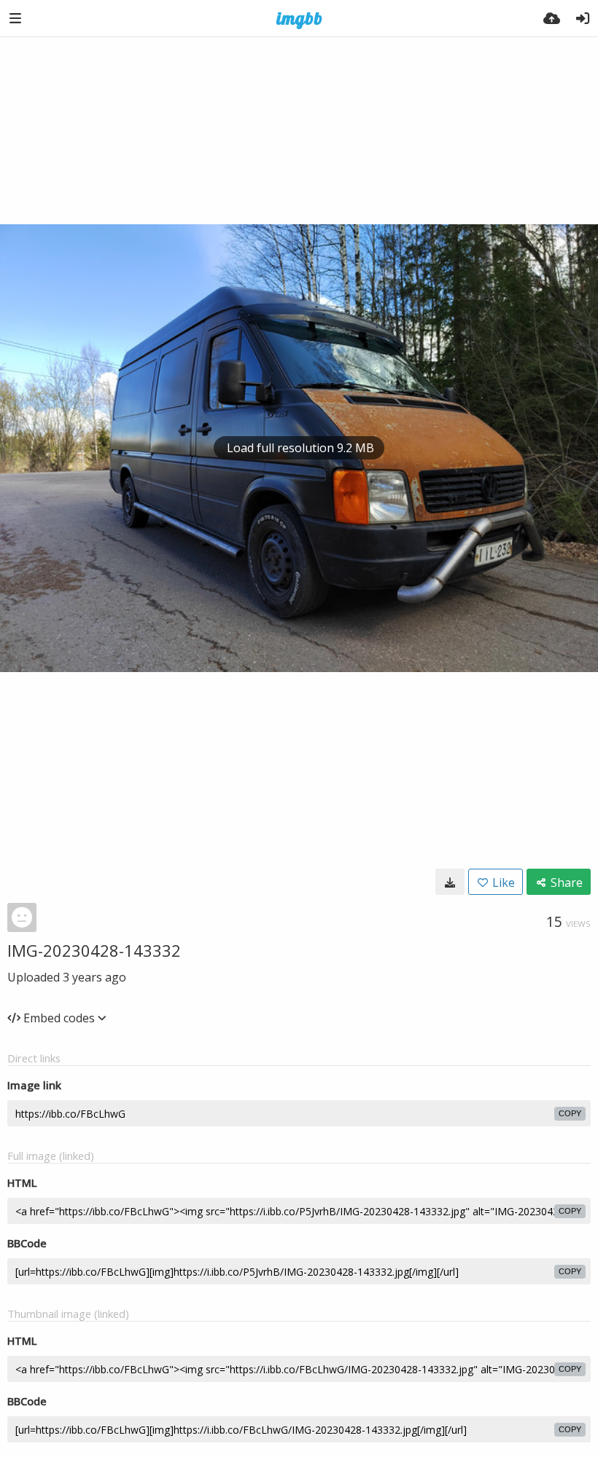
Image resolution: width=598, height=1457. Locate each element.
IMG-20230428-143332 (94, 950)
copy (570, 1113)
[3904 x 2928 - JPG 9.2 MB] (450, 882)
